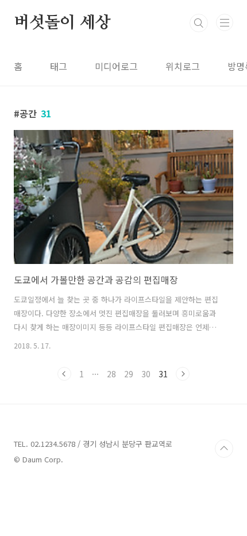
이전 (64, 374)
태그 (58, 66)
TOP (224, 448)
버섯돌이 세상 (62, 23)
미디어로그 (116, 66)
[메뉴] (224, 22)
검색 (198, 23)
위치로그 (182, 66)
